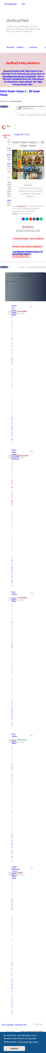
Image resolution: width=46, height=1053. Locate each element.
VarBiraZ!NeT (6, 136)
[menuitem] (23, 4)
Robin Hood (22, 740)
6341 (9, 164)
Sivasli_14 (22, 206)
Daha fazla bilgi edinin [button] (28, 1042)
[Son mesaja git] (30, 311)
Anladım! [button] (14, 1048)
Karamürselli (15, 101)
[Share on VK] (34, 219)
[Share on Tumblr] (37, 219)
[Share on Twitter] (26, 219)
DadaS (20, 872)
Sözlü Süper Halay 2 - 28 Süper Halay (20, 92)
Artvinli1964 (22, 311)
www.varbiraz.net (28, 230)
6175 (9, 155)
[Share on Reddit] (30, 219)
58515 (9, 200)
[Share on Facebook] (23, 219)
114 (9, 189)
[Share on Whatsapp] (41, 219)
